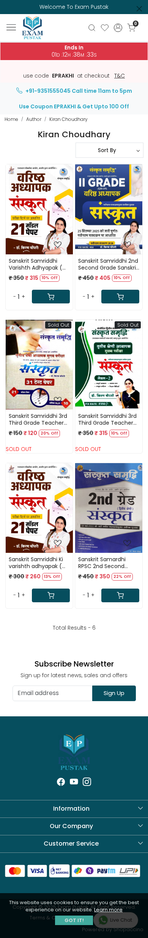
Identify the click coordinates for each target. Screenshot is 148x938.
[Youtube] (74, 783)
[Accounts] (118, 28)
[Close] (139, 8)
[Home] (38, 31)
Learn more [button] (108, 909)
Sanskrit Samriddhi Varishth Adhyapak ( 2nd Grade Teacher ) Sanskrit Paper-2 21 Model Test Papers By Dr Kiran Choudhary (37, 264)
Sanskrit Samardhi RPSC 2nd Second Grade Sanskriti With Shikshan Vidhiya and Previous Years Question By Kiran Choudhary (106, 563)
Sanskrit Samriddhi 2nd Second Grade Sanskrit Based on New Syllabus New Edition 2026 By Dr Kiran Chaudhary (108, 264)
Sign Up (114, 693)
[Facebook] (61, 783)
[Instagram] (87, 783)
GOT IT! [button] (74, 920)
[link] (91, 28)
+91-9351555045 (48, 91)
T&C (119, 76)
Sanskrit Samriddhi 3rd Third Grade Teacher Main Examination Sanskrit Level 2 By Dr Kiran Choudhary (107, 419)
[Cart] (51, 296)
